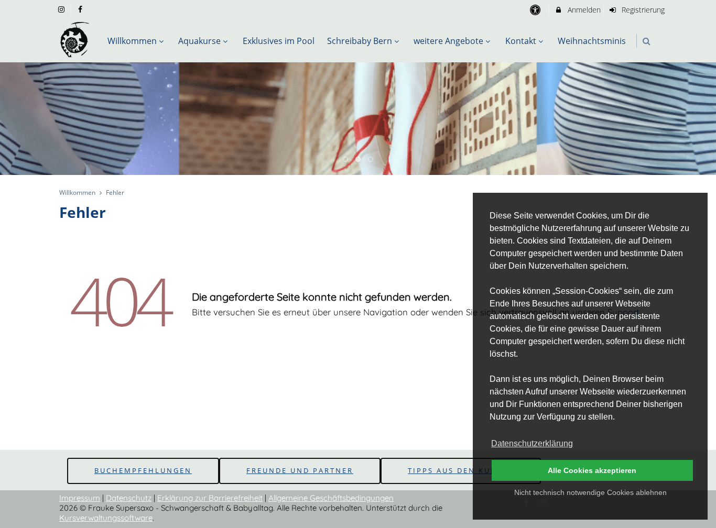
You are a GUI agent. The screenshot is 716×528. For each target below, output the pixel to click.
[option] (358, 118)
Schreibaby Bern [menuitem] (359, 41)
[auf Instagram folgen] (62, 9)
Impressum (79, 498)
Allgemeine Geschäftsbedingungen (331, 498)
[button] (646, 41)
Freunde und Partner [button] (299, 470)
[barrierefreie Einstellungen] (536, 10)
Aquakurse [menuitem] (199, 41)
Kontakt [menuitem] (520, 41)
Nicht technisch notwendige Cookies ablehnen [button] (590, 492)
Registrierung (642, 10)
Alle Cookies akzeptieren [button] (592, 470)
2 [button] (358, 159)
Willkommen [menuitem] (132, 41)
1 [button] (346, 159)
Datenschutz (128, 498)
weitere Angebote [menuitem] (448, 41)
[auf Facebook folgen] (82, 9)
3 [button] (371, 159)
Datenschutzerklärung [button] (532, 443)
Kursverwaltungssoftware (106, 518)
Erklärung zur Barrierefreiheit (210, 498)
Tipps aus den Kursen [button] (461, 470)
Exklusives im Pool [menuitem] (278, 41)
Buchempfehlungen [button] (143, 470)
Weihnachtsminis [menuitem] (592, 41)
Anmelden (583, 10)
